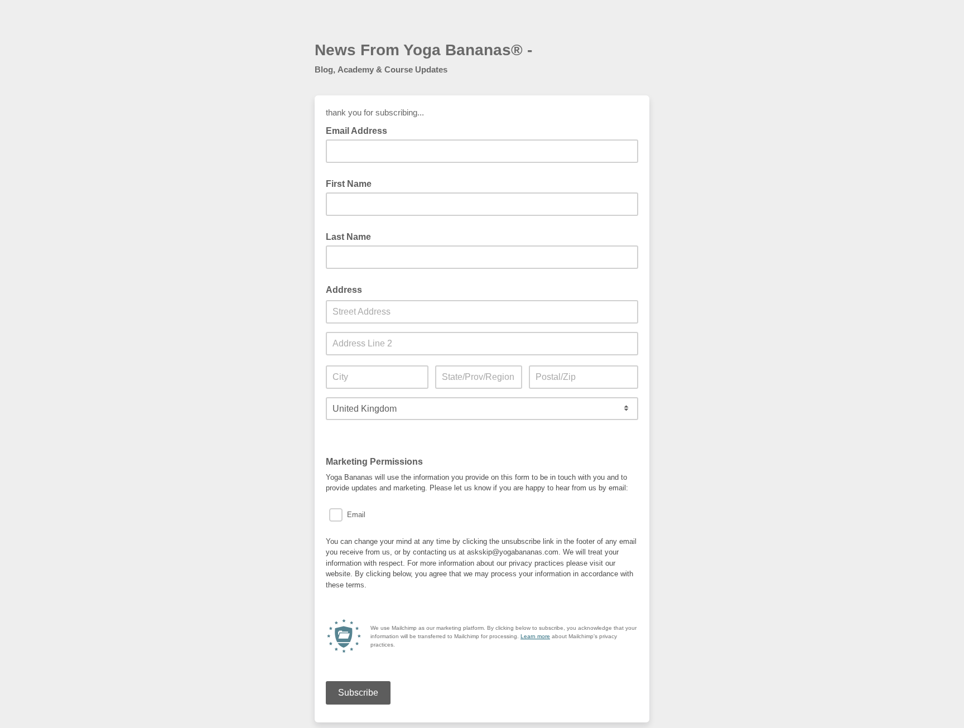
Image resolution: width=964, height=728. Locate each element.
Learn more (535, 636)
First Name (349, 184)
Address (344, 290)
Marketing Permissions (374, 461)
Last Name (348, 237)
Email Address (360, 130)
